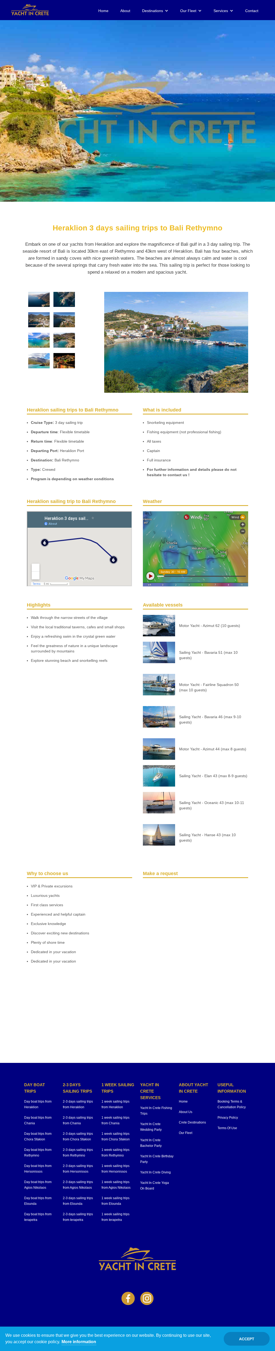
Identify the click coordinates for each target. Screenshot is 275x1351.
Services (221, 11)
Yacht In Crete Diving (155, 1172)
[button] (155, 11)
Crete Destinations (192, 1122)
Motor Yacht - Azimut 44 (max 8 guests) (212, 749)
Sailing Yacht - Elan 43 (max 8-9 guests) (213, 776)
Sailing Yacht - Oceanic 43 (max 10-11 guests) (211, 805)
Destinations (152, 11)
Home (103, 11)
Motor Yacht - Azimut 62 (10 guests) (209, 625)
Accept (246, 1339)
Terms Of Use (227, 1128)
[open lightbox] (39, 299)
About (125, 11)
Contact (251, 11)
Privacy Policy (228, 1117)
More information (78, 1341)
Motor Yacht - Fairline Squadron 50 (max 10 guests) (209, 687)
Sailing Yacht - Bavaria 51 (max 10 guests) (208, 655)
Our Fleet (188, 11)
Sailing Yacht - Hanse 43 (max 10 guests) (207, 837)
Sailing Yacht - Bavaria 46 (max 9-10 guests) (210, 719)
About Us (185, 1112)
